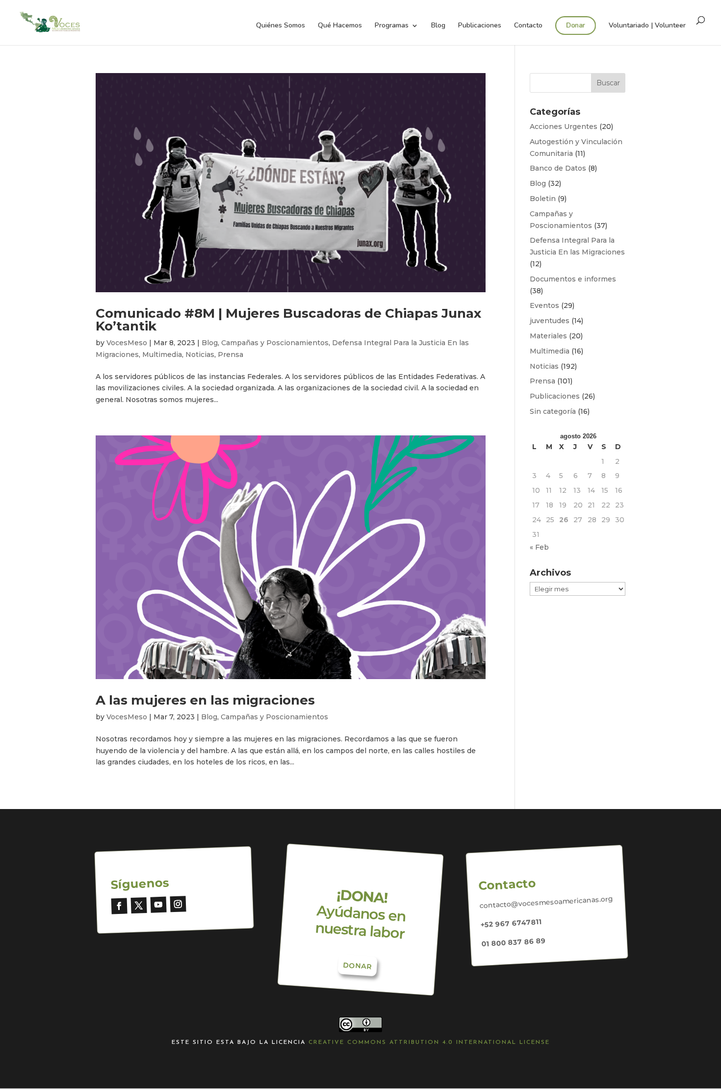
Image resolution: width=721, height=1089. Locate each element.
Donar (575, 25)
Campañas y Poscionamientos (275, 342)
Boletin (543, 198)
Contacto (528, 26)
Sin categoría (553, 411)
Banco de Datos (558, 168)
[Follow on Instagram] (178, 904)
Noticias (199, 354)
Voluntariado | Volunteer (647, 26)
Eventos (544, 305)
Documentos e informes (573, 279)
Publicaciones (479, 26)
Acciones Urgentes (563, 126)
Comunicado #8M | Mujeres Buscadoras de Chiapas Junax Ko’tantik (288, 319)
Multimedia (162, 354)
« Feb (539, 547)
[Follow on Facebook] (119, 906)
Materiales (548, 335)
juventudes (549, 320)
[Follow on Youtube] (158, 905)
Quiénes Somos (280, 26)
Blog (438, 26)
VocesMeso (126, 342)
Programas (392, 26)
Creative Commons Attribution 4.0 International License (429, 1042)
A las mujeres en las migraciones (205, 700)
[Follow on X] (139, 905)
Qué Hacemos (340, 26)
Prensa (230, 354)
